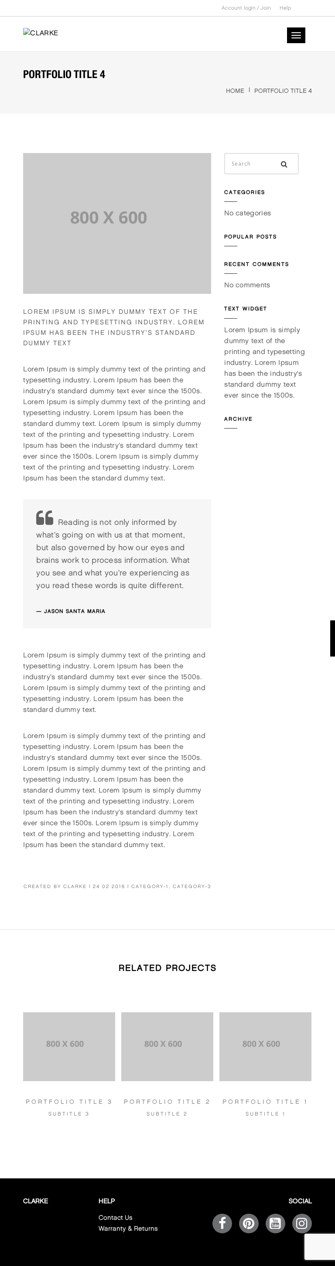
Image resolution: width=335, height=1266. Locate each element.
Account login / (241, 8)
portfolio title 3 (69, 1102)
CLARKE (75, 887)
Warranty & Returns (128, 1229)
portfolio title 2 (167, 1102)
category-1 (150, 887)
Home (235, 91)
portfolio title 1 (265, 1102)
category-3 (192, 887)
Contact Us (116, 1218)
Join (265, 8)
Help (285, 8)
